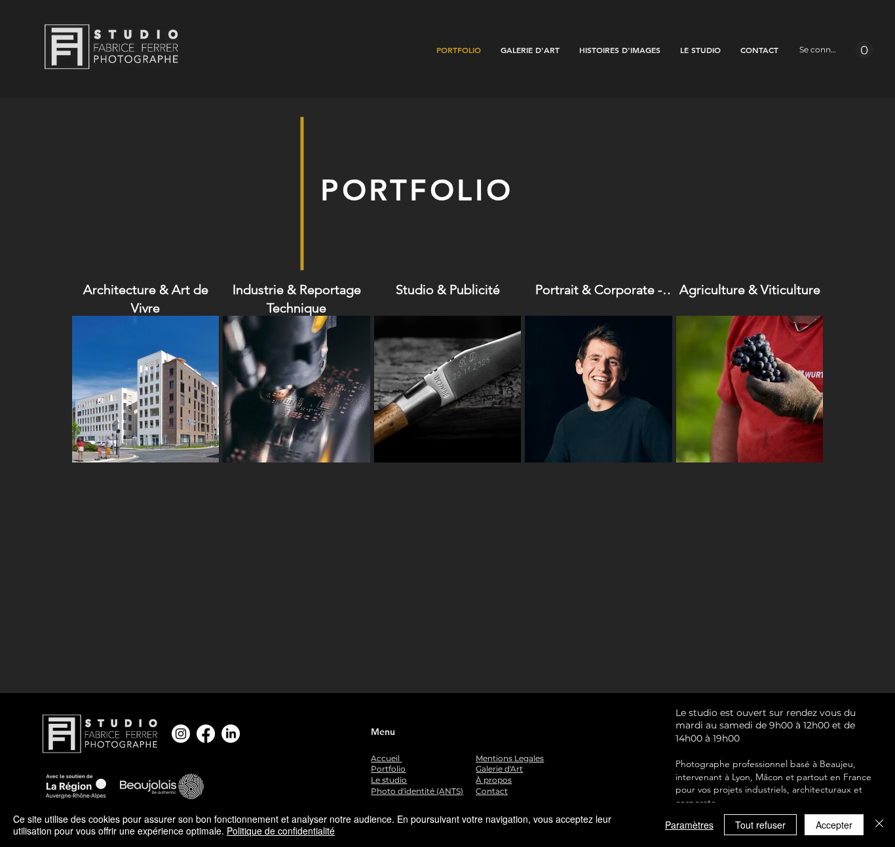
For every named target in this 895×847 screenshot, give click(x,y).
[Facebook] (206, 734)
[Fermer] (879, 825)
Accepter (834, 824)
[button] (864, 50)
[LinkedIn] (230, 734)
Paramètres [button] (689, 824)
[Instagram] (181, 734)
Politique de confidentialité (281, 830)
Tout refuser (760, 824)
